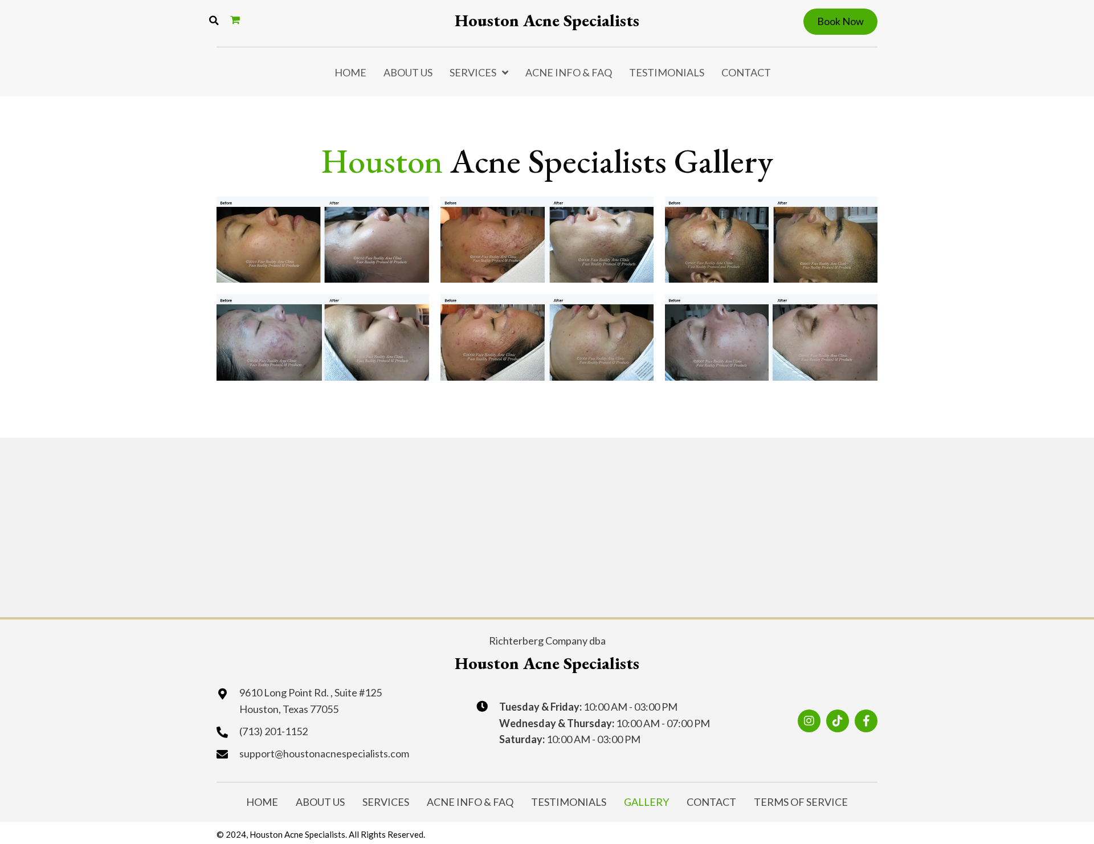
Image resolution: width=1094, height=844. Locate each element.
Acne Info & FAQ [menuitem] (568, 72)
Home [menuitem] (350, 72)
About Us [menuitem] (407, 72)
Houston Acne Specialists (547, 20)
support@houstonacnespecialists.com (324, 753)
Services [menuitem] (473, 72)
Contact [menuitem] (746, 72)
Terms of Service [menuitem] (801, 802)
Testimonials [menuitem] (666, 72)
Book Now (840, 21)
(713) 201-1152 (273, 731)
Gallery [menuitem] (646, 802)
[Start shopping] (236, 19)
